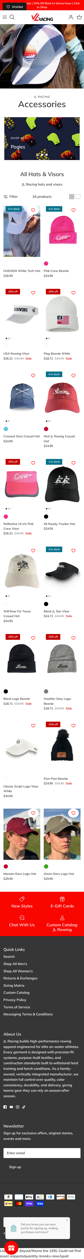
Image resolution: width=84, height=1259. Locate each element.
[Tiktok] (23, 1107)
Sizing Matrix (14, 985)
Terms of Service (16, 1007)
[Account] (70, 17)
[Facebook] (5, 1107)
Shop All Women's (18, 971)
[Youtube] (11, 1107)
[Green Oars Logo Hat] (62, 834)
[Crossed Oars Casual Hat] (21, 396)
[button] (37, 155)
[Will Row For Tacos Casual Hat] (21, 571)
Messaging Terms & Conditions (28, 1014)
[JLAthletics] (42, 17)
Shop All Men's (15, 964)
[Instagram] (17, 1107)
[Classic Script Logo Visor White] (21, 746)
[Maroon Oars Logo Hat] (21, 834)
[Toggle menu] (4, 17)
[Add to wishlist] (33, 210)
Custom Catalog (16, 992)
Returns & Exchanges (20, 978)
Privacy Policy (14, 1000)
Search (9, 956)
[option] (42, 138)
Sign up (15, 1167)
